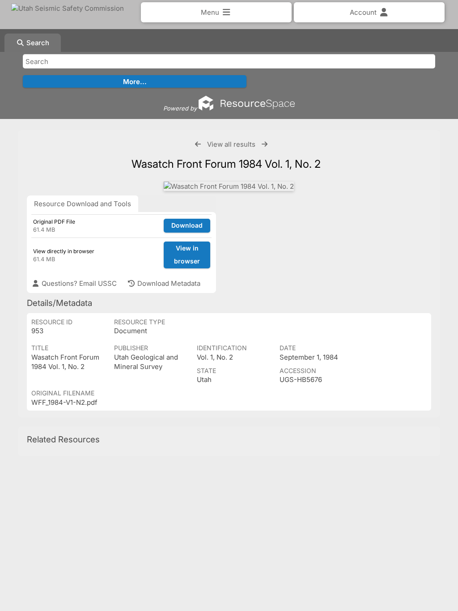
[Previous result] (198, 144)
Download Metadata (168, 283)
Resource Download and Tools (82, 203)
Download (187, 225)
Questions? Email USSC (78, 283)
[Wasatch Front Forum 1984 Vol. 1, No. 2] (229, 186)
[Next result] (264, 144)
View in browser (187, 254)
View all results (231, 144)
